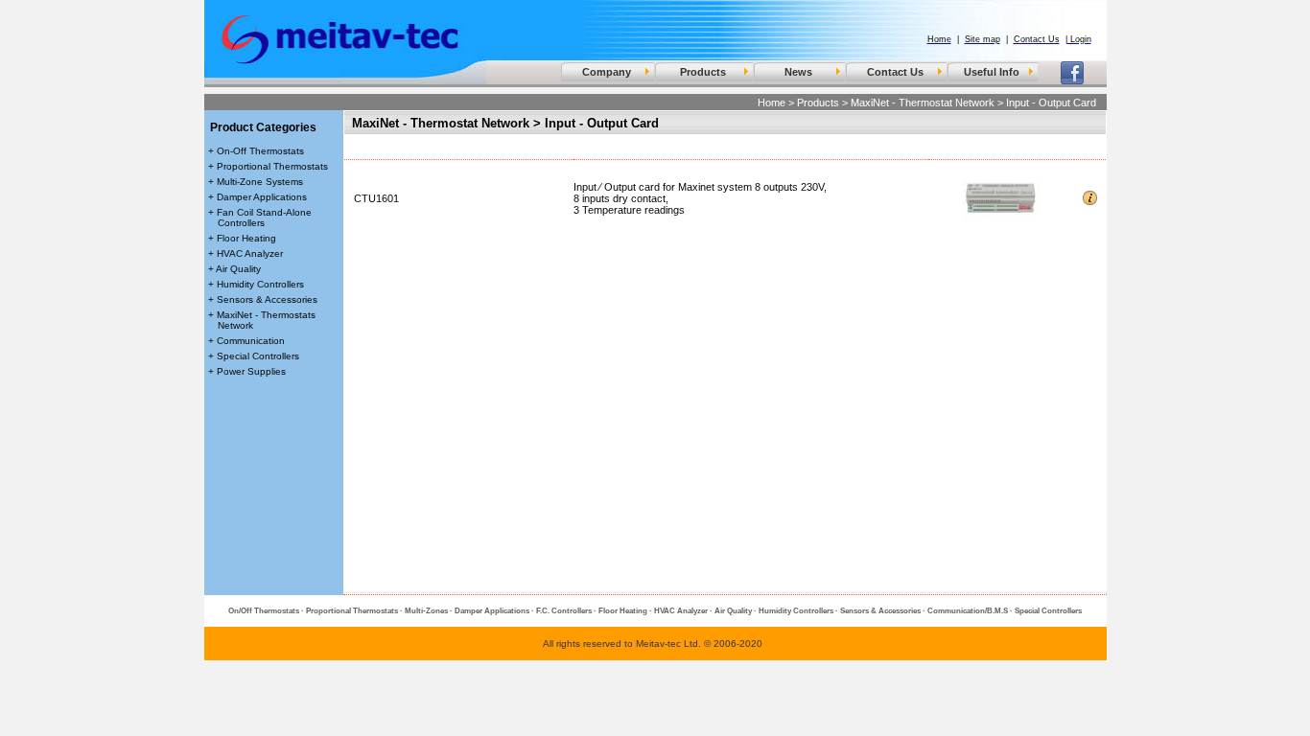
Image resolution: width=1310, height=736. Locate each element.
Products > (822, 102)
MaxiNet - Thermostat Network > (927, 102)
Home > (776, 102)
